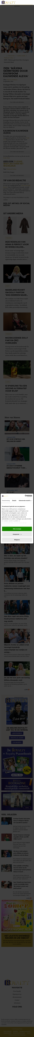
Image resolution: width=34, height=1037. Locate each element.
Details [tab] (14, 500)
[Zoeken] (31, 2)
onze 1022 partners (12, 509)
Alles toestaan (17, 528)
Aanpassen (16, 534)
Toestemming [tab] (6, 500)
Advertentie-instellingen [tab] (26, 500)
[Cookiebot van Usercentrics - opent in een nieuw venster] (25, 496)
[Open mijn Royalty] (28, 2)
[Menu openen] (24, 2)
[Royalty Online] (10, 2)
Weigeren (17, 539)
